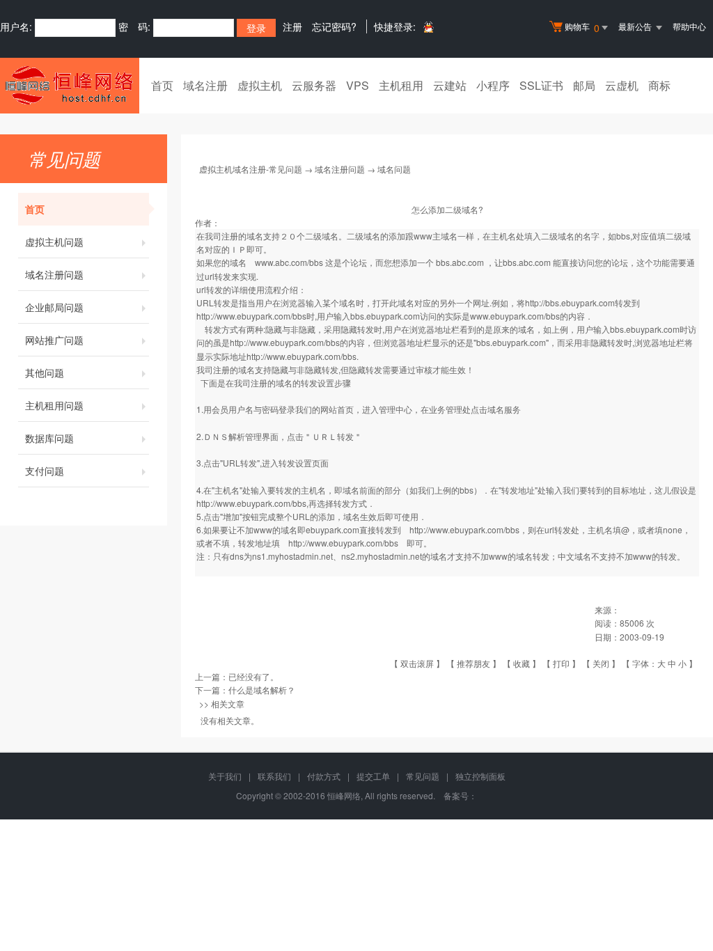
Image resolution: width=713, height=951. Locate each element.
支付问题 (44, 471)
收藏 (521, 663)
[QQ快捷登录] (427, 27)
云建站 (450, 85)
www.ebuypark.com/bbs (515, 316)
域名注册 (205, 85)
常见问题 (422, 776)
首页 (162, 85)
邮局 (584, 85)
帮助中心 (689, 26)
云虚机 (621, 85)
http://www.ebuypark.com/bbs (251, 316)
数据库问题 (49, 438)
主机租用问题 (54, 405)
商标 (659, 85)
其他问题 (44, 372)
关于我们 (225, 776)
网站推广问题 (54, 340)
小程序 (493, 85)
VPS (357, 85)
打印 (561, 663)
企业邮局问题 (54, 307)
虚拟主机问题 (54, 242)
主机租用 (401, 85)
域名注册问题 (54, 274)
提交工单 (373, 776)
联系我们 (274, 776)
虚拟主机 (259, 85)
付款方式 (323, 776)
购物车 (582, 27)
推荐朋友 (473, 663)
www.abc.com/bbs (289, 262)
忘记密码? (334, 26)
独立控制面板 (480, 776)
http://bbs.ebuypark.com (570, 302)
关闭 (601, 663)
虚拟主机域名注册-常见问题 (250, 169)
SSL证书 (541, 85)
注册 (292, 26)
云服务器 (314, 85)
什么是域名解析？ (261, 689)
